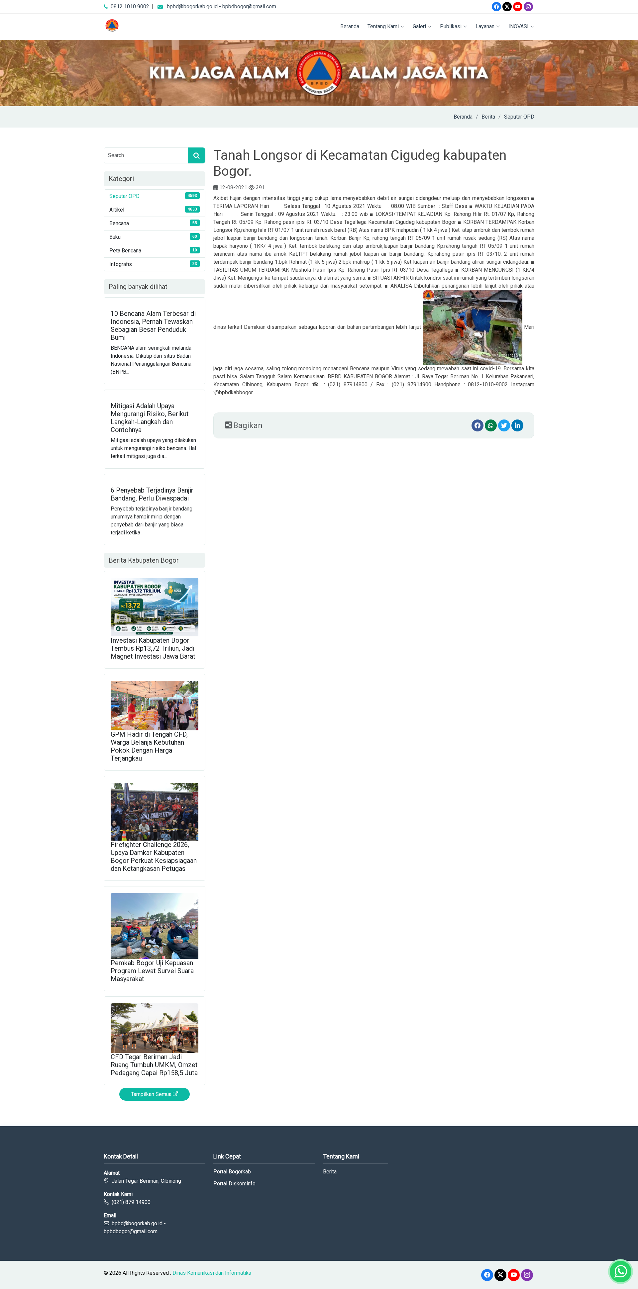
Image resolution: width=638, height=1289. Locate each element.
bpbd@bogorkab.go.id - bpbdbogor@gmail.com (221, 6)
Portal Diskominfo (234, 1183)
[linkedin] (517, 425)
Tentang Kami (383, 26)
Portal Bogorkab (232, 1171)
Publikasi (451, 26)
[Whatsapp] (491, 425)
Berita (488, 117)
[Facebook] (496, 6)
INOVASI (518, 26)
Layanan (485, 26)
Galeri (419, 26)
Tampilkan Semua (152, 1094)
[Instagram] (528, 6)
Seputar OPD (519, 117)
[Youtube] (517, 6)
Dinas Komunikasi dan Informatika (211, 1273)
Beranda (349, 26)
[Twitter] (507, 6)
